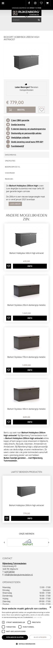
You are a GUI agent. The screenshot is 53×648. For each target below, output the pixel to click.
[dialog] (26, 626)
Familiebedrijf (17, 146)
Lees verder (37, 617)
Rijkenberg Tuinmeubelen (14, 563)
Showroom (10, 173)
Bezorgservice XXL (12, 167)
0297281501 (9, 572)
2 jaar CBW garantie (20, 120)
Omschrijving (10, 155)
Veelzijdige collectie (20, 137)
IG (35, 3)
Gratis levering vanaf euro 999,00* (27, 142)
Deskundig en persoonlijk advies (26, 133)
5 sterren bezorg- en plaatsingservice (28, 129)
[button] (26, 643)
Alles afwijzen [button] (40, 637)
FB (29, 3)
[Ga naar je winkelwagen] (47, 3)
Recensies (9, 179)
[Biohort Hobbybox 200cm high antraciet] (26, 60)
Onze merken (26, 533)
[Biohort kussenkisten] (27, 542)
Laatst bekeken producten (26, 471)
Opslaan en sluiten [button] (14, 637)
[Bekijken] (47, 3)
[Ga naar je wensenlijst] (41, 3)
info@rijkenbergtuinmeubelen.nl (19, 574)
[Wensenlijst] (41, 3)
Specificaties (10, 161)
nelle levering (18, 124)
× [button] (50, 607)
